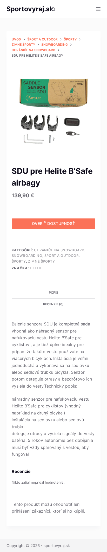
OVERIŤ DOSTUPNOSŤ (53, 223)
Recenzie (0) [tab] (53, 304)
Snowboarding (27, 255)
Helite (36, 268)
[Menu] (98, 9)
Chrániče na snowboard (59, 250)
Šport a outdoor (61, 255)
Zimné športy (41, 261)
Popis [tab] (53, 292)
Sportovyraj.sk (30, 9)
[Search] (53, 9)
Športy (19, 261)
